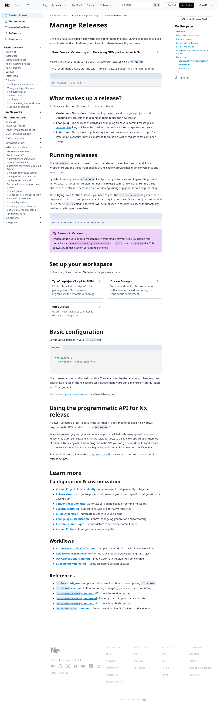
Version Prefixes (66, 529)
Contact (172, 5)
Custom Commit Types (70, 524)
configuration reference (73, 394)
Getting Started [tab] (18, 15)
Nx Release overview (116, 15)
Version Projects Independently (75, 489)
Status (54, 672)
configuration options (76, 583)
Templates (15, 39)
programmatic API (99, 454)
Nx (135, 653)
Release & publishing (86, 15)
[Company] (144, 699)
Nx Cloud (77, 5)
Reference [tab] (15, 33)
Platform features (59, 15)
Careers (193, 660)
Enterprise (106, 5)
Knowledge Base (19, 27)
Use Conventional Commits (73, 558)
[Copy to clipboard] (157, 82)
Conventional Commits (70, 503)
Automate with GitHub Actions (75, 548)
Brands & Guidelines (200, 667)
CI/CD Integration (67, 514)
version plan (63, 127)
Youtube (110, 660)
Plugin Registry (114, 681)
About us (194, 653)
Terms (165, 674)
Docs (17, 5)
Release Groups (65, 494)
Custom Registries (67, 509)
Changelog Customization (72, 519)
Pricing (90, 5)
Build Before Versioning (71, 563)
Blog (44, 5)
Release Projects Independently (76, 553)
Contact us (195, 674)
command (70, 588)
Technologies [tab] (17, 21)
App (164, 653)
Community (112, 667)
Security (63, 672)
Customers (112, 674)
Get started (187, 5)
